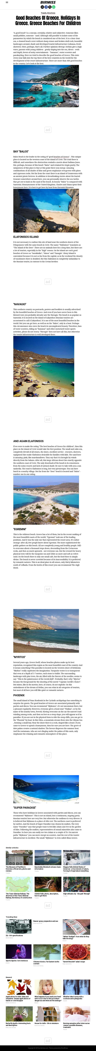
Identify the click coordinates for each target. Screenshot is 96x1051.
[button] (7, 2)
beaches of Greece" (62, 156)
